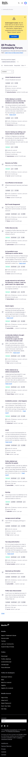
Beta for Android (6, 682)
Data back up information (12, 571)
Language (3, 718)
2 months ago (24, 92)
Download (4, 656)
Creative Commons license (11, 738)
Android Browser (6, 662)
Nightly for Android (7, 688)
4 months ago (18, 176)
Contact (3, 754)
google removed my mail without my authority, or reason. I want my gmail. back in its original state (15, 282)
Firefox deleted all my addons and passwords (12, 371)
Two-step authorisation (12, 542)
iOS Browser (5, 664)
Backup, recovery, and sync (14, 88)
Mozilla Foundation (14, 731)
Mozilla (5, 625)
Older (3, 613)
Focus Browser (5, 667)
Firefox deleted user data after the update (11, 462)
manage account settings (12, 518)
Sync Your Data (5, 706)
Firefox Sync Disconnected (13, 590)
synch (7, 430)
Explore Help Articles (7, 647)
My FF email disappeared (12, 204)
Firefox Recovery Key (11, 228)
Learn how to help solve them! (14, 52)
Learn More (14, 36)
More (22, 65)
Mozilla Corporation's (10, 730)
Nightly (3, 685)
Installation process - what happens (16, 401)
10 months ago (18, 273)
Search (19, 3)
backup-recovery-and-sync (8, 61)
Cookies (3, 752)
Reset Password (6, 703)
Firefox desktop (6, 659)
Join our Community (7, 644)
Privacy (3, 749)
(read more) (12, 114)
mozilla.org (4, 743)
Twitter (3, 641)
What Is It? (4, 700)
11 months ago (22, 299)
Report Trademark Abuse (8, 635)
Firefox (9, 121)
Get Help (3, 709)
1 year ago (21, 394)
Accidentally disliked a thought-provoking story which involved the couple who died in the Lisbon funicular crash (14, 338)
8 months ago (18, 221)
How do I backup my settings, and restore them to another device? (15, 133)
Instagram (7, 726)
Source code (5, 638)
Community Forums (8, 9)
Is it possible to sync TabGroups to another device (14, 252)
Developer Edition (6, 677)
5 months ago (18, 197)
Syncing (7, 492)
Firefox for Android (12, 86)
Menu (22, 3)
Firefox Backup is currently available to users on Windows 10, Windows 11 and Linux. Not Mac (15, 101)
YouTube (4, 726)
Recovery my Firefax (11, 163)
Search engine (9, 306)
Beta (2, 679)
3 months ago (22, 156)
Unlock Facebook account (13, 77)
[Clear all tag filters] (18, 62)
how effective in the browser (14, 183)
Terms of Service (6, 746)
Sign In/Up (4, 697)
